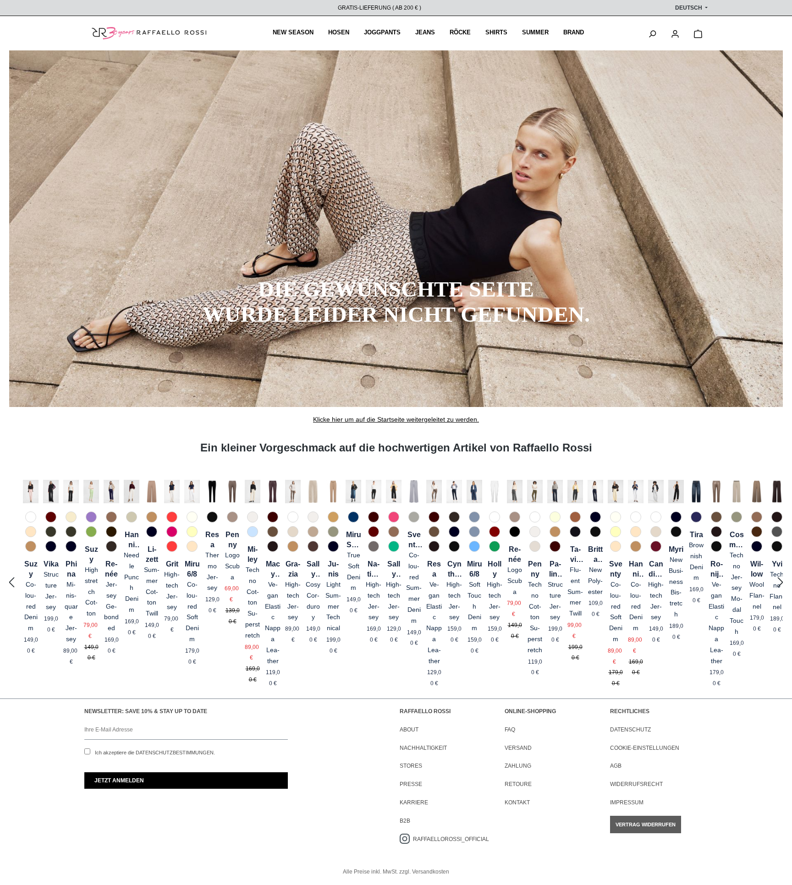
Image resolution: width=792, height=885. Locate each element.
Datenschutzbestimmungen (175, 752)
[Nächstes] (780, 583)
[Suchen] (652, 33)
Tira (696, 535)
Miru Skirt (353, 540)
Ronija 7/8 (716, 569)
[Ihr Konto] (675, 33)
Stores (411, 766)
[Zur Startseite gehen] (149, 33)
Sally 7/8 (313, 569)
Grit (172, 564)
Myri (676, 549)
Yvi (777, 564)
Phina (71, 569)
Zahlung (518, 766)
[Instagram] (406, 839)
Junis (333, 569)
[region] (396, 582)
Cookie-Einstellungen (644, 748)
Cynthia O (454, 569)
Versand (518, 748)
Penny (232, 540)
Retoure (518, 784)
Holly (494, 569)
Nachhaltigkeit (423, 748)
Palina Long (555, 569)
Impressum (627, 802)
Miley (253, 554)
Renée (111, 569)
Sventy (615, 569)
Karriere (414, 802)
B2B (405, 821)
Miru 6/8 (192, 569)
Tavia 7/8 (575, 555)
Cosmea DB (736, 540)
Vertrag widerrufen (646, 824)
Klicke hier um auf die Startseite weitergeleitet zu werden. (396, 419)
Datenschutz (630, 729)
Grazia (293, 569)
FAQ (510, 729)
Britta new (595, 555)
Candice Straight (656, 569)
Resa (212, 540)
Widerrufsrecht (636, 784)
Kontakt (517, 802)
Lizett (152, 554)
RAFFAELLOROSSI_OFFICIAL (451, 839)
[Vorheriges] (11, 583)
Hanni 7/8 (132, 540)
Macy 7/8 (273, 569)
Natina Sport (374, 569)
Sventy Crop (414, 540)
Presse (411, 784)
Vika (51, 564)
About (409, 729)
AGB (616, 766)
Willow (756, 569)
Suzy (31, 569)
